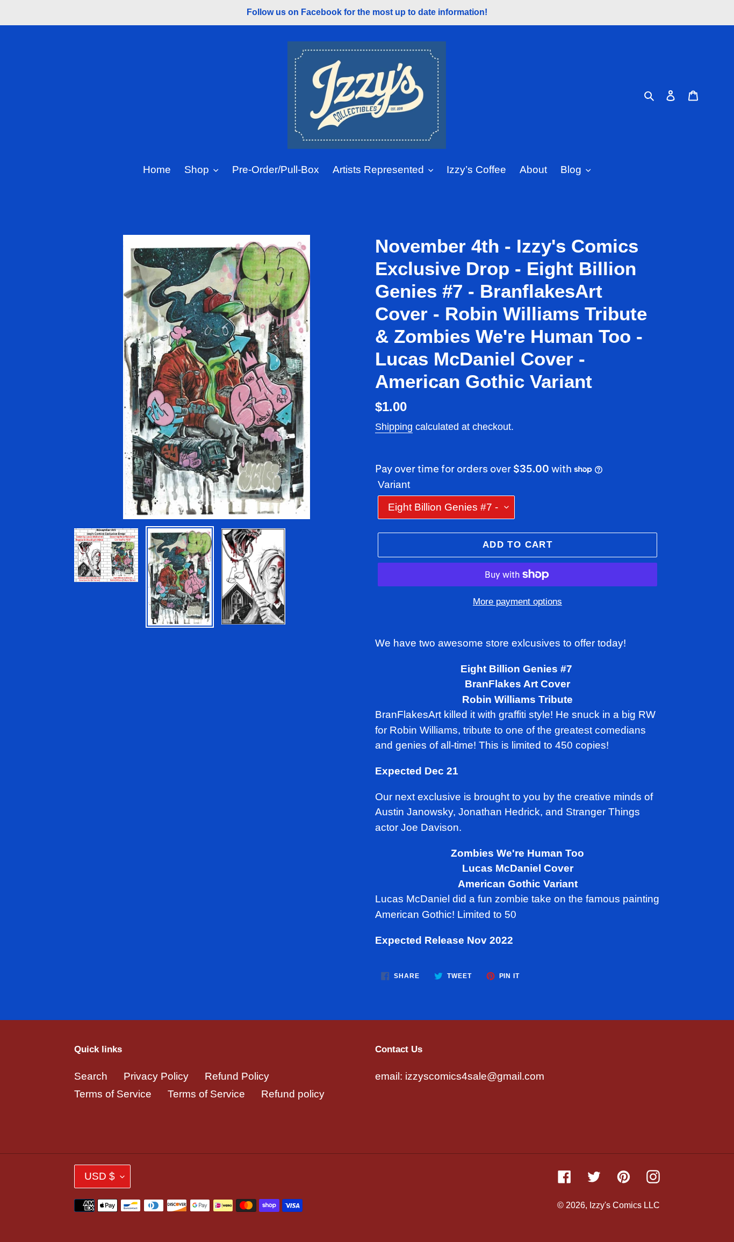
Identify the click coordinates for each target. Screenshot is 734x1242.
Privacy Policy (156, 1076)
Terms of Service (113, 1094)
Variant (394, 484)
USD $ (99, 1176)
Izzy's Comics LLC (624, 1205)
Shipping (394, 426)
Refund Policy (237, 1076)
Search (90, 1076)
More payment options (517, 602)
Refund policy (293, 1094)
